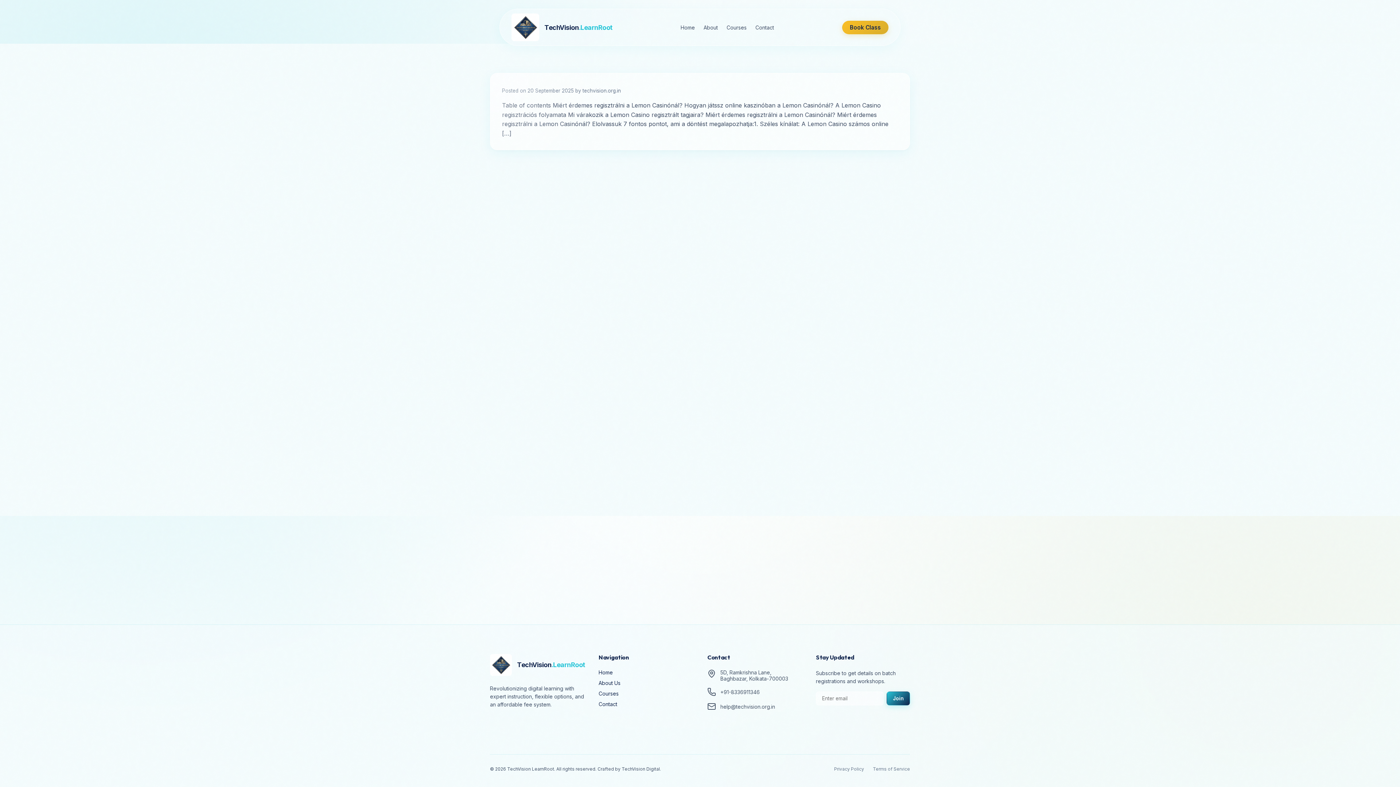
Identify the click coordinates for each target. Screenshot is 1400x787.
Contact (764, 27)
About (711, 27)
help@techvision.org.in (747, 707)
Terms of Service (891, 769)
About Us (610, 683)
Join (898, 698)
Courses (737, 27)
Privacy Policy (849, 769)
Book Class (865, 27)
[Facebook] (497, 725)
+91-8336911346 (740, 692)
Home (688, 27)
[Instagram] (517, 725)
